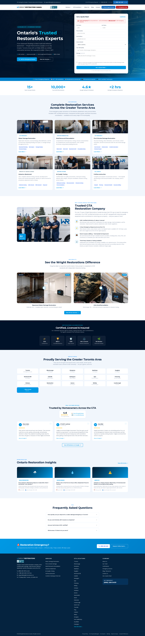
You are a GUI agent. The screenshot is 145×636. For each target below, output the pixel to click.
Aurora (75, 593)
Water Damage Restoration (52, 561)
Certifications (106, 566)
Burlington (76, 578)
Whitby (75, 585)
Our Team (105, 564)
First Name (78, 25)
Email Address (79, 36)
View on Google (22, 438)
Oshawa (76, 588)
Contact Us (105, 573)
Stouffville (76, 621)
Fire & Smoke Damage (51, 564)
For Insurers (102, 633)
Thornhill (76, 607)
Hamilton (76, 590)
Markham (76, 568)
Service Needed (79, 42)
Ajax (75, 580)
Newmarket (77, 595)
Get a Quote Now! (107, 576)
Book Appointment (109, 7)
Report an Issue (114, 633)
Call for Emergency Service (28, 59)
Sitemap (108, 633)
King (75, 609)
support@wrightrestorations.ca (26, 575)
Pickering (76, 583)
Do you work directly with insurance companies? (61, 520)
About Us (86, 7)
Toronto (76, 561)
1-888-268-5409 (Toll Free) (25, 573)
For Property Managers (94, 633)
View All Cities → (78, 626)
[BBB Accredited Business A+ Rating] (53, 7)
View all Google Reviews (78, 413)
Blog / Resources (107, 571)
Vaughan (76, 571)
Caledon (76, 612)
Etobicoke (76, 600)
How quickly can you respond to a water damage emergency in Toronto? (68, 514)
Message (80, 53)
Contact (98, 7)
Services (68, 7)
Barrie (75, 597)
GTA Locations (77, 7)
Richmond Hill (77, 573)
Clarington (76, 624)
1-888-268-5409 (106, 2)
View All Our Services (71, 312)
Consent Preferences (123, 633)
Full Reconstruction (50, 573)
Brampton (76, 566)
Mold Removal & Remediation (52, 566)
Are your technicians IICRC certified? (58, 525)
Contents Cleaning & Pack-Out (52, 576)
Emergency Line (122, 7)
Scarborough (77, 602)
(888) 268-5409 (121, 2)
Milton (75, 614)
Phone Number (79, 30)
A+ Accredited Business (78, 415)
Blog (92, 7)
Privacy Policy (85, 633)
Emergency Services (107, 568)
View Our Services (44, 59)
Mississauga (77, 564)
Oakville (76, 576)
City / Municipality (80, 47)
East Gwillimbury (78, 619)
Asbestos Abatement (50, 568)
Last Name (104, 25)
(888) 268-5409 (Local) (24, 571)
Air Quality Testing (49, 571)
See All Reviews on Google (71, 445)
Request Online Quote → (119, 546)
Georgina (76, 617)
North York (76, 605)
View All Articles (122, 463)
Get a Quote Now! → (101, 67)
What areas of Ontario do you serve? (58, 530)
